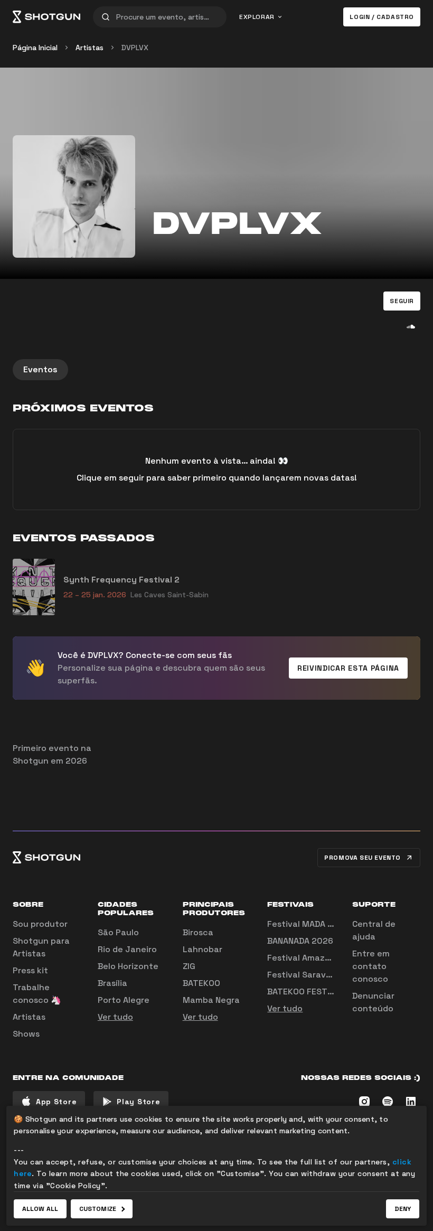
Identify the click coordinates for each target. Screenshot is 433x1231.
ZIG (189, 966)
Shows (26, 1033)
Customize (97, 1209)
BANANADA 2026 (300, 940)
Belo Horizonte (128, 966)
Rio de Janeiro (127, 949)
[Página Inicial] (46, 17)
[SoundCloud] (410, 326)
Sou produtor (40, 923)
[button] (401, 301)
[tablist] (216, 369)
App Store (56, 1101)
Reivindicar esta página (348, 668)
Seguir (402, 301)
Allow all (40, 1209)
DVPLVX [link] (134, 47)
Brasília (112, 983)
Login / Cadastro (382, 17)
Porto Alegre (123, 1000)
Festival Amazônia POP (314, 957)
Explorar (257, 17)
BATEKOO (201, 983)
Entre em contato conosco (371, 966)
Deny (402, 1209)
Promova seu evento (362, 857)
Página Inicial (35, 47)
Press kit (30, 970)
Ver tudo (115, 1016)
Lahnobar (202, 949)
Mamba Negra (211, 1000)
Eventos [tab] (40, 369)
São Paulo (118, 932)
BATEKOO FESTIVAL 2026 (317, 991)
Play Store (138, 1101)
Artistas (89, 47)
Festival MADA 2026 (308, 923)
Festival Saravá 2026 (311, 974)
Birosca (198, 932)
